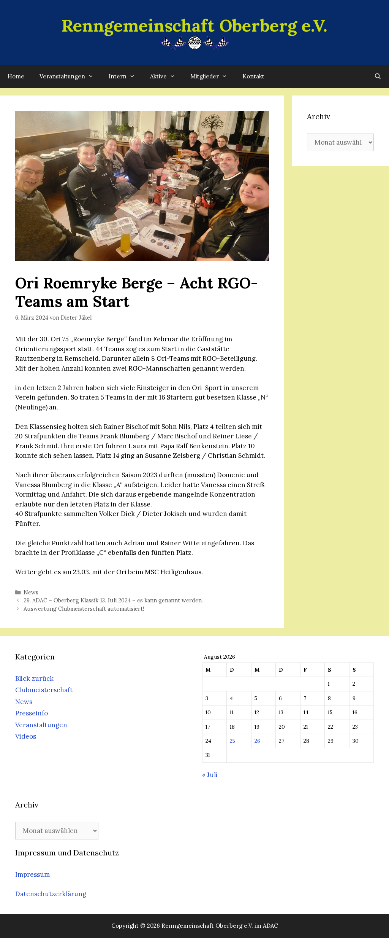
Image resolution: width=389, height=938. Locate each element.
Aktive (158, 76)
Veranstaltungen (62, 76)
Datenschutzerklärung (50, 894)
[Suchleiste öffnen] (378, 76)
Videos (25, 736)
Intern (118, 76)
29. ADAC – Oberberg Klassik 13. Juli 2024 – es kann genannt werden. (113, 600)
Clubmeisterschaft (44, 690)
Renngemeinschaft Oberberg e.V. (194, 25)
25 (232, 740)
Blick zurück (34, 678)
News (31, 592)
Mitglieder (204, 76)
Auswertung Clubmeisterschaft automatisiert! (84, 608)
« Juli (210, 775)
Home (16, 76)
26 (257, 740)
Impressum (32, 874)
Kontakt (253, 76)
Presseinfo (31, 713)
